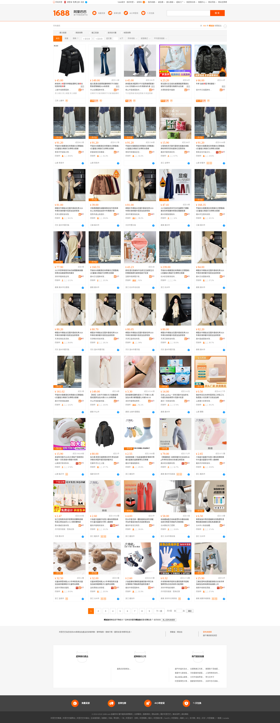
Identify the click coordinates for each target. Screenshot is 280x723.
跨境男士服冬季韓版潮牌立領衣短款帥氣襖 (69, 85)
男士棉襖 (73, 93)
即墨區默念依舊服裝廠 (98, 152)
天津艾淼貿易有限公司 (133, 339)
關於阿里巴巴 (165, 714)
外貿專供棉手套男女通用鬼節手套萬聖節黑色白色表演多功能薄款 (175, 583)
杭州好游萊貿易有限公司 (169, 277)
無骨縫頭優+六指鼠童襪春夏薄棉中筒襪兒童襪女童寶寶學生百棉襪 (139, 458)
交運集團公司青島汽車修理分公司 (203, 669)
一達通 (218, 718)
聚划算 (116, 718)
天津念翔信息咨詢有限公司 (63, 339)
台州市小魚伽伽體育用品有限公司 (204, 526)
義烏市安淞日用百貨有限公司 (133, 526)
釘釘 (203, 718)
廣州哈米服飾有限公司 (169, 463)
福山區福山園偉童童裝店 (184, 677)
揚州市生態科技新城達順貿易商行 (204, 214)
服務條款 (146, 714)
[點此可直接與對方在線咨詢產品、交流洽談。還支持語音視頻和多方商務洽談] (83, 163)
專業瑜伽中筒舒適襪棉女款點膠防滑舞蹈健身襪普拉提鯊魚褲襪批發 (210, 520)
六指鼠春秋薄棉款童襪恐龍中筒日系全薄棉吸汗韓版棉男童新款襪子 (139, 583)
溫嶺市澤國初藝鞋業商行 (63, 588)
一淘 (122, 718)
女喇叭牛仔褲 (95, 93)
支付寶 (192, 718)
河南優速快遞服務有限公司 (200, 673)
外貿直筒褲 (148, 93)
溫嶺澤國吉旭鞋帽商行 (98, 588)
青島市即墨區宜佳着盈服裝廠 (133, 152)
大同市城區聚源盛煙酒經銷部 (201, 677)
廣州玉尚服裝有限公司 (204, 277)
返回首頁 (157, 620)
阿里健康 (210, 718)
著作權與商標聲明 (125, 714)
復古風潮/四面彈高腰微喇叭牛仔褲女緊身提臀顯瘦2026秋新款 (104, 85)
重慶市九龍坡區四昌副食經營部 (187, 673)
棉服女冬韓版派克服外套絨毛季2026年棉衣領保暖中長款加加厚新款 (69, 209)
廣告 (82, 87)
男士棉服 (65, 93)
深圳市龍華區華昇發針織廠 (133, 401)
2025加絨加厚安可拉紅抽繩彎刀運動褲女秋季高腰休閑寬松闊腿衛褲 (175, 209)
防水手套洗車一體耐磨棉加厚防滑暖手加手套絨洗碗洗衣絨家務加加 (139, 520)
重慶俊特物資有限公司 (199, 681)
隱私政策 (155, 714)
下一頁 (159, 611)
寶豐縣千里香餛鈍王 (213, 669)
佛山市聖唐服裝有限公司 (133, 90)
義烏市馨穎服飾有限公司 (133, 463)
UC (186, 718)
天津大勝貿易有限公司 (63, 214)
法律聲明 (137, 714)
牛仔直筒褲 (129, 93)
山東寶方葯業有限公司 (204, 401)
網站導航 (184, 714)
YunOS (167, 718)
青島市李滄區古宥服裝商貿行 (63, 152)
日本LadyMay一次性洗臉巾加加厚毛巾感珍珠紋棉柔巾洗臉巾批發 (174, 396)
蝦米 (150, 718)
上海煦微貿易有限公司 (214, 673)
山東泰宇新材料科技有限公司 (63, 463)
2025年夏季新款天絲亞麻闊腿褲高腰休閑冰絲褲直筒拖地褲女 (69, 271)
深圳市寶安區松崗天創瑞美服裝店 (133, 214)
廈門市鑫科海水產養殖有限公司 (187, 669)
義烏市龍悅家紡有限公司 (169, 152)
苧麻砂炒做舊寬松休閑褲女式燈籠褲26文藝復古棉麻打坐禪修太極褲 (69, 147)
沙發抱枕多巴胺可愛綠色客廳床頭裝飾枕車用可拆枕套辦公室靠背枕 (175, 147)
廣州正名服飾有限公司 (98, 277)
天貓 (110, 718)
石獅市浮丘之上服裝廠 (98, 463)
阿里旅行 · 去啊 (132, 718)
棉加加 (179, 632)
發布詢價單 (207, 632)
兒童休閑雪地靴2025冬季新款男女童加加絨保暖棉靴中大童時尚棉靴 (69, 583)
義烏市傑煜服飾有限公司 (133, 588)
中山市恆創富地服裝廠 (98, 401)
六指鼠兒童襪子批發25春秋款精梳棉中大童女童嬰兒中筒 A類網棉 (210, 458)
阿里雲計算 (158, 718)
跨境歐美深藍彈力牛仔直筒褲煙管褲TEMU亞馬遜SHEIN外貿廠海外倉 (139, 85)
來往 (198, 718)
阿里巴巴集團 (56, 718)
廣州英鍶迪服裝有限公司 (169, 214)
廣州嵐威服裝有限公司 (204, 339)
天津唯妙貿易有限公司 (98, 339)
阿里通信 (174, 718)
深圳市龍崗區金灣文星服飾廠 (63, 277)
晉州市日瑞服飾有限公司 (204, 90)
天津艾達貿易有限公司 (169, 339)
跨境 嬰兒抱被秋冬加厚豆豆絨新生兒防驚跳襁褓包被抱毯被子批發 (139, 271)
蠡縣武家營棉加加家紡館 (126, 669)
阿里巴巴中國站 (83, 718)
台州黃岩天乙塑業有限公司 (169, 526)
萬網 (182, 718)
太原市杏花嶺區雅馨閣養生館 (216, 681)
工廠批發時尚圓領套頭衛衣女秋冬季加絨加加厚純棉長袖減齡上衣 (210, 583)
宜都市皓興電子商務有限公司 (133, 277)
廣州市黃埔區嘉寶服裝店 (63, 401)
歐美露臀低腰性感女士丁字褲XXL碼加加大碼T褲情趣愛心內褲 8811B (139, 396)
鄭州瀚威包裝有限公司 (63, 526)
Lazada (226, 718)
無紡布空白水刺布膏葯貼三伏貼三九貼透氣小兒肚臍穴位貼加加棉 (210, 396)
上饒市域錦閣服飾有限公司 (63, 90)
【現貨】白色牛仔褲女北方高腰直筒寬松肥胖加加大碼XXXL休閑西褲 (104, 396)
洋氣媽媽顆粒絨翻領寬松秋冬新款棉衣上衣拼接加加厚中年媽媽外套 (104, 209)
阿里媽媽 (143, 718)
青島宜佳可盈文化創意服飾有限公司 (204, 152)
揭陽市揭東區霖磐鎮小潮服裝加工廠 (204, 588)
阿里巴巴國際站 (69, 718)
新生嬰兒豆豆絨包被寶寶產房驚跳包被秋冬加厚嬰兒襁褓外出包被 (175, 85)
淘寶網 (104, 718)
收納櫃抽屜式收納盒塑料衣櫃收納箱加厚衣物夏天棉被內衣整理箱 (175, 520)
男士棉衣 (58, 93)
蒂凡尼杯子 (209, 677)
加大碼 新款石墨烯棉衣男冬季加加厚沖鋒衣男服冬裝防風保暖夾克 (104, 458)
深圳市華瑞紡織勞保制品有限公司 (169, 588)
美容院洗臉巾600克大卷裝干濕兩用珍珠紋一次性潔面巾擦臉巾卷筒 (69, 458)
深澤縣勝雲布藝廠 (168, 90)
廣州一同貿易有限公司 (169, 401)
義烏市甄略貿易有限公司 (98, 526)
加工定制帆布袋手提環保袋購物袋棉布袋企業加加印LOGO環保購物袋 (69, 520)
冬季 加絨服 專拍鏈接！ (206, 84)
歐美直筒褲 (139, 93)
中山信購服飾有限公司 (98, 90)
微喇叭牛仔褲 (106, 93)
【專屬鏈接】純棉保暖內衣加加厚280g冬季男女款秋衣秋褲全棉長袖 (175, 458)
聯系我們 (176, 714)
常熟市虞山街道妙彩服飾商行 (98, 214)
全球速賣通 (95, 718)
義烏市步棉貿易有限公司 (204, 463)
